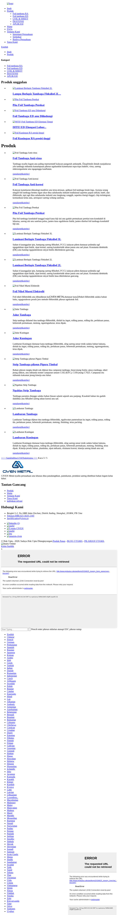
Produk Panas (59, 541)
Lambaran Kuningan (25, 437)
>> (36, 458)
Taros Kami (12, 42)
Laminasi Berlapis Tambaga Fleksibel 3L (37, 239)
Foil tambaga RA (20, 13)
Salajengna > (29, 458)
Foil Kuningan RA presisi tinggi (31, 138)
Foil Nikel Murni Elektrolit (28, 291)
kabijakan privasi (14, 501)
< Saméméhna (10, 458)
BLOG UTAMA (74, 541)
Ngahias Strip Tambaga (27, 390)
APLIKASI (18, 24)
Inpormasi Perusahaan (23, 34)
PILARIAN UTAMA (94, 541)
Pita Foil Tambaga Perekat (28, 105)
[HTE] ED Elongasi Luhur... (29, 127)
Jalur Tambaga (22, 314)
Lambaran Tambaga (25, 414)
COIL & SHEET (20, 19)
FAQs (9, 29)
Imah (9, 8)
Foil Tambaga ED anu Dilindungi (33, 116)
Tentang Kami (13, 31)
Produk (10, 11)
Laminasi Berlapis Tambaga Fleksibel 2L (37, 265)
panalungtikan (19, 174)
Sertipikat (17, 37)
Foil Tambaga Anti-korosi (28, 184)
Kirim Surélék (7, 546)
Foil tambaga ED (20, 16)
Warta (9, 26)
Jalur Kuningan (22, 338)
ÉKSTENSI (18, 21)
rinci (27, 174)
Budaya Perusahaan (22, 39)
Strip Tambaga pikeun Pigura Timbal (35, 364)
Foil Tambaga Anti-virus (27, 158)
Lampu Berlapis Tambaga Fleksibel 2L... (37, 93)
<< (2, 458)
